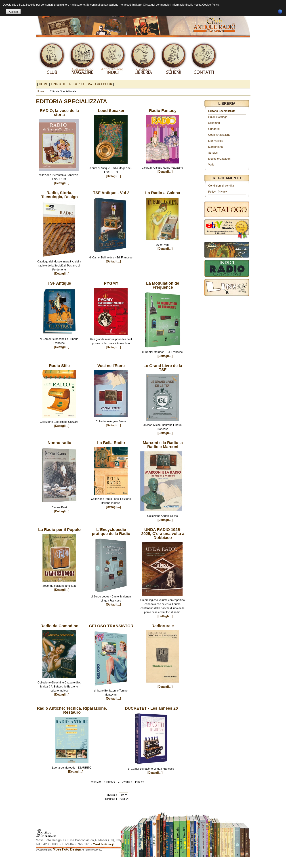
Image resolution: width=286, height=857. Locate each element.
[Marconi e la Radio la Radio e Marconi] (162, 513)
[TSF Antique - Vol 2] (111, 254)
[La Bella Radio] (111, 496)
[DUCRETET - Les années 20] (151, 765)
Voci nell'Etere (111, 365)
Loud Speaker (111, 110)
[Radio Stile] (59, 419)
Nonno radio (59, 442)
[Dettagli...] (61, 183)
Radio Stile (59, 365)
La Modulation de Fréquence (162, 285)
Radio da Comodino (59, 626)
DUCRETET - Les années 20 (151, 708)
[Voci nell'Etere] (111, 418)
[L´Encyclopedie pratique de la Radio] (111, 593)
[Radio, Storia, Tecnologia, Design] (59, 258)
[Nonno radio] (59, 504)
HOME (43, 84)
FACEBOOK (103, 84)
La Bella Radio (111, 442)
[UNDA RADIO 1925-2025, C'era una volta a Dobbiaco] (162, 597)
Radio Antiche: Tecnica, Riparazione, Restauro (72, 710)
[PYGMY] (111, 336)
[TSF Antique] (59, 336)
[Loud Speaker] (111, 165)
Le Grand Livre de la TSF (162, 367)
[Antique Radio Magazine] (143, 19)
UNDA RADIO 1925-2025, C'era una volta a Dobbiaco (162, 533)
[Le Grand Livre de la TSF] (162, 422)
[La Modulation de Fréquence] (162, 349)
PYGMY (111, 283)
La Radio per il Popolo (59, 529)
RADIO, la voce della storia (59, 112)
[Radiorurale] (162, 683)
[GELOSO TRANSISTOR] (111, 687)
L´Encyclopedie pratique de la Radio (111, 531)
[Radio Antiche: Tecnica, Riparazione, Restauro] (71, 764)
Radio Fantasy (163, 110)
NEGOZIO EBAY (81, 84)
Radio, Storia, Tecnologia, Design (59, 195)
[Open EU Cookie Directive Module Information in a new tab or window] (280, 11)
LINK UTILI (59, 84)
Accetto (13, 11)
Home (40, 91)
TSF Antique (59, 283)
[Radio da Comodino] (59, 679)
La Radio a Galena (162, 193)
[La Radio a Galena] (162, 241)
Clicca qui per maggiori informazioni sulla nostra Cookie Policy (181, 4)
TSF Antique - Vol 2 (111, 193)
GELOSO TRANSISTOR (111, 626)
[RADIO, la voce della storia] (59, 172)
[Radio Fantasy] (162, 164)
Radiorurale (162, 626)
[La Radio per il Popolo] (59, 582)
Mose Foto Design (67, 849)
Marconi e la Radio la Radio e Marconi (163, 444)
